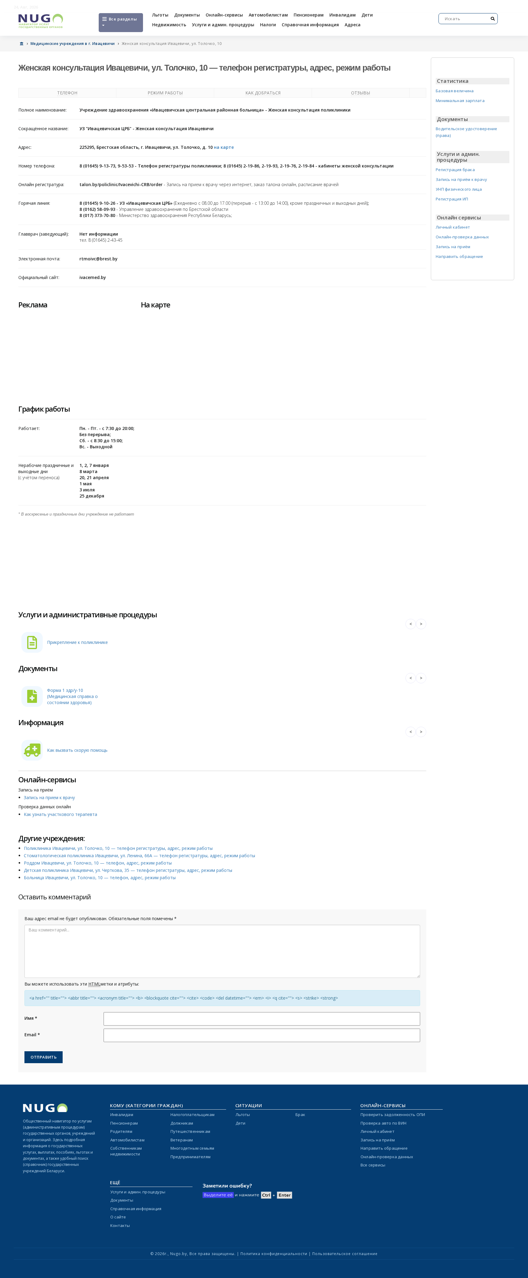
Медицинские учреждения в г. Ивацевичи (73, 43)
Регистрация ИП (452, 199)
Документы (187, 15)
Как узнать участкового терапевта (60, 814)
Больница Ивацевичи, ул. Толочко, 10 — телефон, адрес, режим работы (100, 877)
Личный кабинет (453, 227)
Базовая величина (455, 91)
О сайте (118, 1217)
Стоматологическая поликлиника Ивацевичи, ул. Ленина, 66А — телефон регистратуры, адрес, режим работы (139, 855)
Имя (30, 1018)
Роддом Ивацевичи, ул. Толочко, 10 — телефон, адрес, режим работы (98, 863)
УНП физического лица (459, 189)
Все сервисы (373, 1165)
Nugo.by (178, 1253)
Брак (300, 1114)
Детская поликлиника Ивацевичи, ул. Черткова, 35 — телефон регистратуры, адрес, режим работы (128, 870)
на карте (224, 147)
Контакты (120, 1225)
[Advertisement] (201, 560)
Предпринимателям (190, 1156)
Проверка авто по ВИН (383, 1123)
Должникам (181, 1123)
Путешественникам (190, 1131)
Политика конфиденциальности (273, 1253)
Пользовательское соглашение (345, 1253)
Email (32, 1034)
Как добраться (262, 93)
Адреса (353, 25)
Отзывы (360, 93)
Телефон (67, 93)
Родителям (121, 1131)
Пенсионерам (309, 15)
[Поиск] (493, 19)
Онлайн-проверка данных (462, 237)
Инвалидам (342, 15)
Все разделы (122, 19)
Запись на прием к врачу (49, 797)
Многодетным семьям (192, 1148)
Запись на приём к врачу (461, 179)
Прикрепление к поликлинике (77, 642)
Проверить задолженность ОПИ (393, 1114)
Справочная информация (310, 25)
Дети (367, 15)
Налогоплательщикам (192, 1114)
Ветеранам (181, 1140)
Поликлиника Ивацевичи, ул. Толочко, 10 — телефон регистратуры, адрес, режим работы (118, 848)
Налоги (268, 25)
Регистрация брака (455, 169)
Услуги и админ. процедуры (223, 25)
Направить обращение (459, 256)
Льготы (160, 15)
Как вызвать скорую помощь (77, 750)
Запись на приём (453, 246)
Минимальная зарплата (460, 100)
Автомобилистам (268, 15)
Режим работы (165, 93)
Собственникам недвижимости (126, 1151)
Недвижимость (169, 25)
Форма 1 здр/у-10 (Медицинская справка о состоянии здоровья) (72, 696)
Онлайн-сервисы (224, 15)
